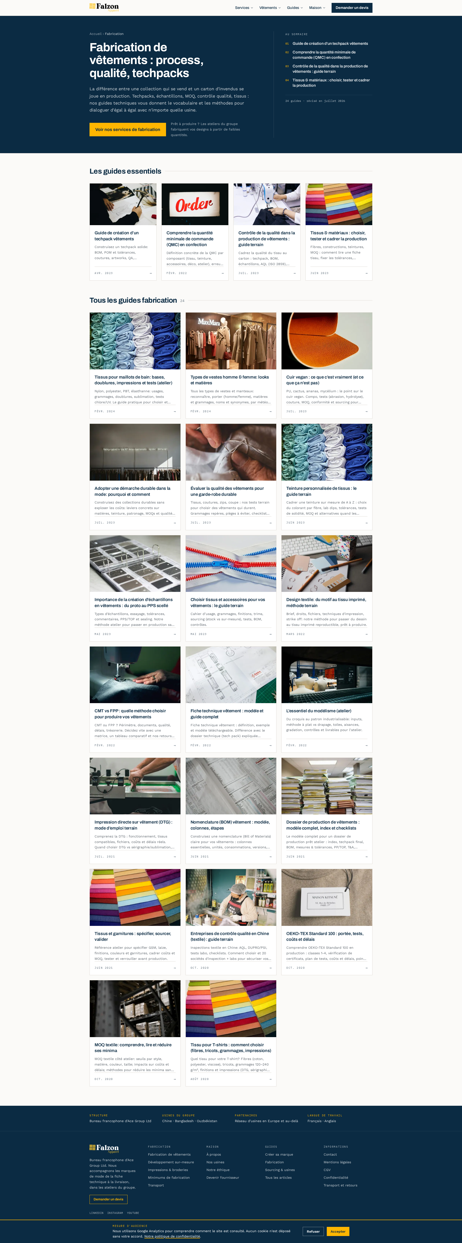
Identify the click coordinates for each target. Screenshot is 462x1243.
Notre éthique (218, 1170)
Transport (156, 1185)
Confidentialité (336, 1177)
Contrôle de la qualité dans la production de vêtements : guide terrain (330, 68)
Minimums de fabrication (169, 1177)
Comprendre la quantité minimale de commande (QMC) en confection (324, 54)
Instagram (115, 1213)
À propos (213, 1154)
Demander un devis (352, 8)
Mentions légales (337, 1162)
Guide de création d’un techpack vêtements (330, 43)
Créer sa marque (279, 1154)
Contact (330, 1154)
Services (242, 8)
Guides (293, 8)
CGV (327, 1170)
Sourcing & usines (280, 1170)
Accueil (96, 34)
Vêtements (268, 8)
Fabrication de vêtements (169, 1154)
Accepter (338, 1231)
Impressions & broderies (168, 1170)
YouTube (133, 1213)
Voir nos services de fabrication (127, 129)
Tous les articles (278, 1177)
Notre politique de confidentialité (172, 1236)
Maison (315, 8)
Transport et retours (340, 1185)
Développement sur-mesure (171, 1162)
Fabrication (274, 1162)
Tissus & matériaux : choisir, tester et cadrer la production (331, 82)
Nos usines (215, 1162)
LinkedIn (96, 1213)
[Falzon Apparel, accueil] (104, 7)
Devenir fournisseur (222, 1177)
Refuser (313, 1231)
